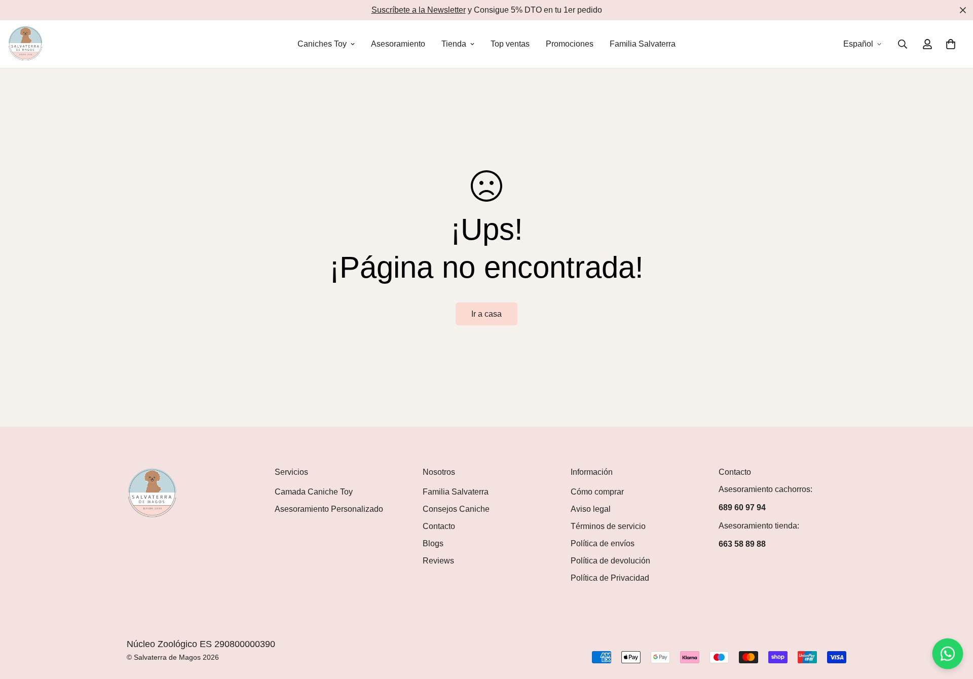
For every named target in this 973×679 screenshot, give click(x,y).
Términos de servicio (608, 526)
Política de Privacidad (610, 578)
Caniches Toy (322, 44)
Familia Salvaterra (643, 44)
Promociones (569, 44)
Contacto (439, 526)
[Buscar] (902, 44)
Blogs (433, 543)
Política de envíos (602, 543)
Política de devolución (610, 560)
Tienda (453, 44)
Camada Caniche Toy (314, 491)
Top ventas (510, 44)
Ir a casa (486, 314)
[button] (950, 44)
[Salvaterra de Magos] (25, 44)
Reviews (438, 560)
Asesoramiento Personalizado (329, 509)
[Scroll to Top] (953, 623)
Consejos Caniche (456, 509)
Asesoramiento (398, 44)
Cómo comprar (597, 491)
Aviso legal (591, 509)
